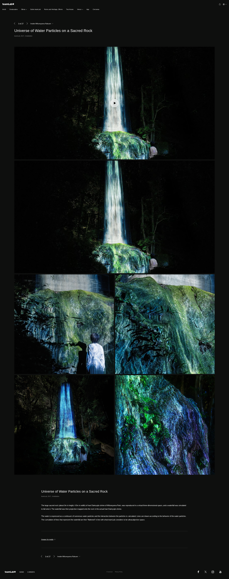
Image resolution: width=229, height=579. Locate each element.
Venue (79, 9)
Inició (4, 9)
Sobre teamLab (35, 9)
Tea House (69, 9)
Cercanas (96, 9)
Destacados (14, 9)
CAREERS (31, 572)
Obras (23, 9)
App (87, 9)
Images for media (47, 539)
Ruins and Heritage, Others (53, 9)
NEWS (21, 572)
